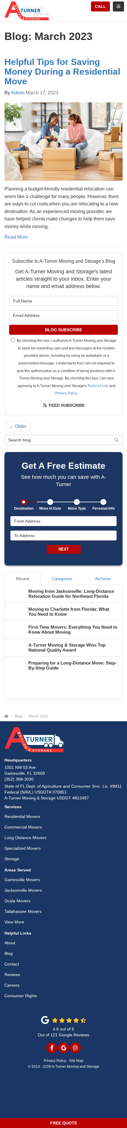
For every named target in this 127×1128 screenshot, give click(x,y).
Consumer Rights (20, 995)
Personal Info (103, 508)
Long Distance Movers (25, 837)
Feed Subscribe (66, 405)
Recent (22, 578)
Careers (11, 985)
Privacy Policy (66, 393)
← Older (17, 426)
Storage (11, 858)
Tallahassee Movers (23, 911)
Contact (11, 964)
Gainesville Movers (22, 879)
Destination (23, 508)
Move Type (77, 508)
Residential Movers (22, 816)
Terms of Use (97, 386)
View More (14, 922)
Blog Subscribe (63, 329)
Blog (8, 953)
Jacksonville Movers (23, 890)
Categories (62, 578)
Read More (16, 237)
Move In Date (50, 508)
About (9, 942)
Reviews (12, 974)
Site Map (76, 1061)
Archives (103, 578)
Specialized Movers (22, 848)
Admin (18, 92)
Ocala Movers (17, 900)
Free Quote (63, 1123)
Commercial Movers (23, 827)
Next (63, 549)
